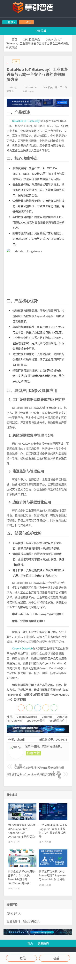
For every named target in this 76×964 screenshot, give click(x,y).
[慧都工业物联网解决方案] (38, 732)
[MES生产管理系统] (38, 103)
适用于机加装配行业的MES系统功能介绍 (39, 766)
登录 (36, 921)
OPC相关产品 (31, 39)
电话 (56, 958)
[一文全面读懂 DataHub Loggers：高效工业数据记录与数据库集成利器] (53, 819)
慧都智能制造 (38, 9)
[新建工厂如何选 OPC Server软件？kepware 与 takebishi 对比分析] (53, 865)
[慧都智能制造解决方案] (38, 934)
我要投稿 (43, 943)
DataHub (47, 716)
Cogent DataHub (22, 648)
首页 (14, 39)
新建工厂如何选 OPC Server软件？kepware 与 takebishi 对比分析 (52, 875)
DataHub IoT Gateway (26, 120)
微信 (22, 958)
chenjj (13, 87)
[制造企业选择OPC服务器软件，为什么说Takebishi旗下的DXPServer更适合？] (22, 865)
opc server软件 (36, 720)
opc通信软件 (57, 720)
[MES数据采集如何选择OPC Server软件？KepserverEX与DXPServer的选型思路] (22, 819)
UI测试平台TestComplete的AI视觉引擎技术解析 (33, 775)
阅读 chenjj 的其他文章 (33, 753)
